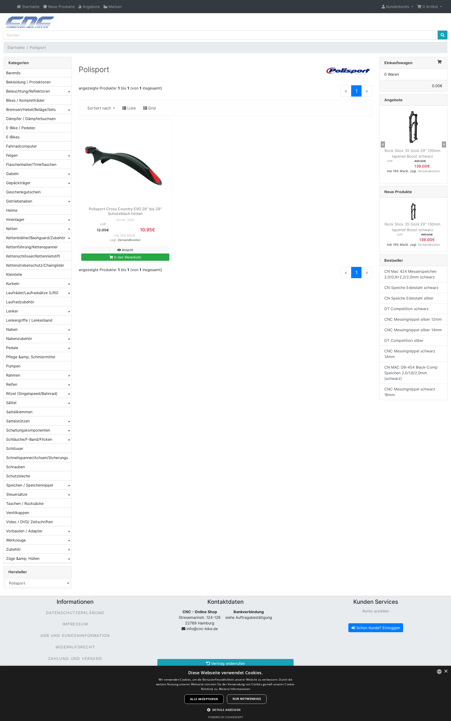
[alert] (225, 693)
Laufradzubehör (20, 302)
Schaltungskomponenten (28, 430)
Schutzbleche (18, 476)
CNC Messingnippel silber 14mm (413, 329)
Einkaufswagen (398, 62)
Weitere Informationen (234, 689)
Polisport (38, 47)
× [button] (445, 671)
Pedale (12, 347)
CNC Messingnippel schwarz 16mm (409, 392)
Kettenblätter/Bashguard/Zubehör (35, 237)
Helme (11, 210)
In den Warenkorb (127, 257)
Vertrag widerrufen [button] (227, 663)
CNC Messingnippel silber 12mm (413, 319)
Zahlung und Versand (75, 658)
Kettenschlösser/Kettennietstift (33, 256)
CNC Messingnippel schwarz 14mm (409, 354)
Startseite (16, 47)
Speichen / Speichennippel (29, 485)
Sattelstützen (18, 421)
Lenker (12, 311)
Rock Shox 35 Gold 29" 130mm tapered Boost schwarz (412, 153)
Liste (131, 108)
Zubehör (13, 549)
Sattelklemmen (19, 411)
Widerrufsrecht (75, 647)
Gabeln (12, 173)
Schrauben (15, 466)
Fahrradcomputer (21, 146)
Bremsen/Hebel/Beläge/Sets (31, 109)
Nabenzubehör (19, 338)
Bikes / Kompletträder (25, 100)
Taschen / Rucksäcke (24, 503)
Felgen (12, 155)
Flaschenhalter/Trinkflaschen (31, 164)
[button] (397, 6)
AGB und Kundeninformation (75, 635)
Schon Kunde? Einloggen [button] (377, 627)
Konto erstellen (375, 611)
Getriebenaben (19, 201)
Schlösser (14, 448)
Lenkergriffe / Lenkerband (29, 320)
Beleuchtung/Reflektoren (28, 91)
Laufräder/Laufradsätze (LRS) (32, 292)
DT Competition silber (404, 340)
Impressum (75, 624)
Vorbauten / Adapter (24, 531)
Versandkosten (129, 240)
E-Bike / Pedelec (20, 127)
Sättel (11, 402)
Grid (151, 108)
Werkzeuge (16, 540)
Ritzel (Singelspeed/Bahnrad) (32, 393)
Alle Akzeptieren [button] (204, 699)
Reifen (11, 384)
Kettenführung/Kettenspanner (32, 247)
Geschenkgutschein (23, 192)
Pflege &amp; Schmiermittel (30, 357)
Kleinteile (14, 274)
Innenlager (15, 219)
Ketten (11, 228)
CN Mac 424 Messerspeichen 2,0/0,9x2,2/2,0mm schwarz (410, 274)
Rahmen (13, 375)
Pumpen (13, 366)
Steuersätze (16, 494)
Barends (13, 72)
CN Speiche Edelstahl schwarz (411, 287)
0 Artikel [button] (430, 6)
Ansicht (127, 250)
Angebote (393, 99)
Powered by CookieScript (225, 717)
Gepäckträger (18, 182)
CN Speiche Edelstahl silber (408, 298)
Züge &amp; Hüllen (22, 558)
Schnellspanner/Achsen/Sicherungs (37, 457)
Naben (12, 329)
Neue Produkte (398, 191)
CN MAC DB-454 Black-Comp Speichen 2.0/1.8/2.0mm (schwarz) (411, 373)
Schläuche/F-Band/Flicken (29, 439)
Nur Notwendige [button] (247, 699)
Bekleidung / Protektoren (28, 82)
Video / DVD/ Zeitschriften (29, 521)
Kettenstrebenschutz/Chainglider (35, 265)
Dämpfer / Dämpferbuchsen (31, 118)
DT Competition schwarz (406, 308)
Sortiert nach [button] (99, 108)
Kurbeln (12, 283)
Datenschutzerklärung (75, 612)
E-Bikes (12, 137)
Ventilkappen (17, 512)
